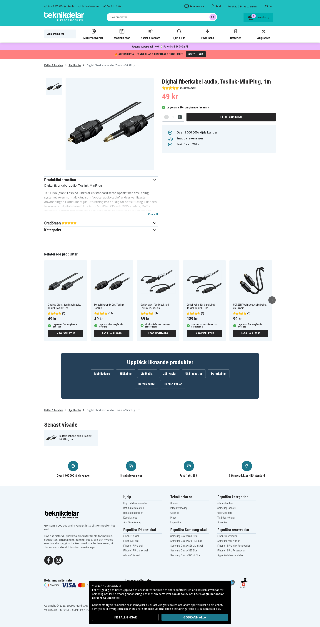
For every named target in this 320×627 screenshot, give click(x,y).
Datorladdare (146, 384)
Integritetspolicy (178, 508)
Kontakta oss (130, 517)
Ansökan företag (132, 522)
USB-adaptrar (193, 373)
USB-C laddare (224, 512)
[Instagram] (58, 560)
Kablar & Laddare (150, 38)
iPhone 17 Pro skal (133, 545)
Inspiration (175, 522)
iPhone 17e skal (131, 555)
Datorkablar (218, 373)
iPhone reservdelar (227, 536)
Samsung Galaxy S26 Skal (183, 536)
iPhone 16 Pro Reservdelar (231, 550)
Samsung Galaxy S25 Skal (183, 550)
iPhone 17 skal (131, 536)
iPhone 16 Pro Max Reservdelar (233, 545)
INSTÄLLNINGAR (125, 617)
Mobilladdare (102, 373)
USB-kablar (169, 373)
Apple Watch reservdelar (230, 555)
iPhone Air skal (131, 540)
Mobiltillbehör (122, 38)
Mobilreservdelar (93, 38)
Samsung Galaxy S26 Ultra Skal (186, 545)
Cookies (174, 512)
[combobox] (162, 17)
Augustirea (263, 38)
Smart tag (222, 522)
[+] (180, 117)
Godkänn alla (194, 617)
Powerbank (207, 38)
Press (173, 517)
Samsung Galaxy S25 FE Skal (185, 555)
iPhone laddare (225, 503)
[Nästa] (272, 300)
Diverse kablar (173, 384)
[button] (101, 179)
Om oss (174, 503)
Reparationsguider (133, 512)
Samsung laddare (226, 508)
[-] (166, 117)
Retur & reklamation (133, 508)
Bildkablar (125, 373)
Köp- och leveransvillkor (135, 503)
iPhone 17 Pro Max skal (135, 550)
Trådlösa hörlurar (226, 517)
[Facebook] (48, 560)
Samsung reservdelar (228, 540)
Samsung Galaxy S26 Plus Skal (186, 540)
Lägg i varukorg (231, 117)
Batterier (235, 38)
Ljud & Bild (179, 38)
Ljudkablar (75, 65)
